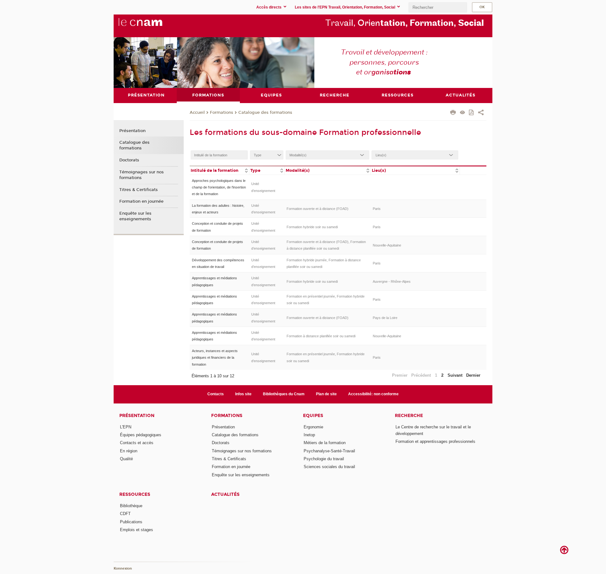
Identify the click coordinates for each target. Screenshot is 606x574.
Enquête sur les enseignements (135, 216)
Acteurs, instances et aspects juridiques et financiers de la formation (215, 357)
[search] (437, 7)
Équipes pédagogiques (140, 434)
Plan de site (326, 394)
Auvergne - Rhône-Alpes (392, 281)
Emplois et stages (136, 529)
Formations (221, 112)
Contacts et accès (136, 442)
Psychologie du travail (324, 458)
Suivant (455, 375)
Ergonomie (313, 427)
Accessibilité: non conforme (373, 394)
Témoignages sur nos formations (141, 175)
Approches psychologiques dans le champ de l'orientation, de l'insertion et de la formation (219, 187)
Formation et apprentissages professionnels (435, 441)
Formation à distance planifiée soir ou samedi (321, 336)
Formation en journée (141, 201)
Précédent (421, 375)
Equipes (313, 415)
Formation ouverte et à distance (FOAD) (317, 209)
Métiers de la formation (325, 442)
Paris (377, 209)
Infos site (243, 394)
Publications (131, 521)
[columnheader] (219, 170)
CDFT (125, 513)
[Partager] (481, 113)
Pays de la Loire (385, 318)
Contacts (215, 394)
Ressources (134, 494)
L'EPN (125, 427)
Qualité (126, 458)
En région (128, 451)
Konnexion (123, 568)
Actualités (225, 494)
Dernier (473, 375)
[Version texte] (462, 113)
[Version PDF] (471, 113)
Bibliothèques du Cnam (284, 394)
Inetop (309, 434)
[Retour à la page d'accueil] (151, 25)
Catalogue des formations (265, 112)
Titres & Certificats (138, 189)
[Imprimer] (453, 113)
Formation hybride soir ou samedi (312, 227)
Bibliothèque (131, 505)
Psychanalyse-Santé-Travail (329, 451)
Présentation (132, 130)
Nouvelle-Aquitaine (387, 245)
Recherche (409, 415)
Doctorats (129, 160)
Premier (399, 375)
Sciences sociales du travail (329, 466)
